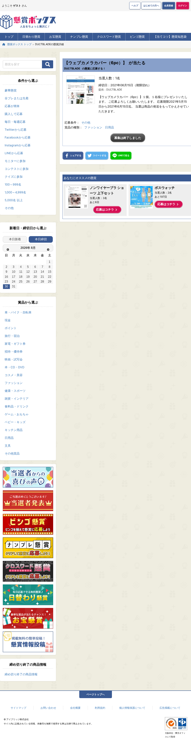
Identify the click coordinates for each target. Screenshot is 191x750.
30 (6, 286)
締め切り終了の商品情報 (21, 674)
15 (49, 271)
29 (49, 281)
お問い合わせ (48, 707)
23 (6, 281)
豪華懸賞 (11, 90)
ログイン (182, 5)
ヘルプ (134, 5)
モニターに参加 (15, 161)
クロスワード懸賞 (109, 36)
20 (35, 276)
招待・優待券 (14, 351)
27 (35, 281)
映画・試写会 (14, 359)
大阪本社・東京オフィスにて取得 (175, 735)
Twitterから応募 (15, 129)
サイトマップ (18, 707)
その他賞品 (12, 453)
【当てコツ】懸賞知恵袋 (170, 36)
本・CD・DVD (14, 367)
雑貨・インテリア (17, 398)
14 (42, 271)
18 (20, 276)
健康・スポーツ (15, 391)
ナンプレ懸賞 (79, 36)
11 (20, 271)
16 (6, 276)
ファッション (14, 383)
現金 (8, 320)
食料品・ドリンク (17, 406)
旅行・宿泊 (12, 336)
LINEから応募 (14, 153)
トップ (8, 36)
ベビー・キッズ (15, 422)
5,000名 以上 (14, 200)
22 (49, 276)
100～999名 (13, 184)
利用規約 (100, 707)
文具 (8, 445)
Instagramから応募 (18, 145)
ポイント (11, 328)
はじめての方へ (151, 5)
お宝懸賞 (55, 36)
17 (13, 276)
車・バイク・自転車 (18, 312)
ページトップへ (95, 694)
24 (13, 281)
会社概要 (75, 707)
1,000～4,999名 (15, 192)
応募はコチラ (107, 210)
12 (28, 271)
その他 (9, 208)
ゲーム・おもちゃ (17, 414)
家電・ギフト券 (15, 344)
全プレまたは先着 (17, 98)
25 (20, 281)
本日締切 (41, 239)
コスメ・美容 (14, 375)
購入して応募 (14, 114)
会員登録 (168, 5)
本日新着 (15, 239)
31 (13, 286)
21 (42, 276)
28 (42, 281)
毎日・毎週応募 (15, 122)
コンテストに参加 (17, 169)
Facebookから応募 (18, 137)
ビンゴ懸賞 (137, 36)
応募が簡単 (12, 106)
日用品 (9, 438)
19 (28, 276)
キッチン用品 (14, 430)
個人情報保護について (132, 707)
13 (35, 271)
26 (28, 281)
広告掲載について (169, 707)
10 (13, 271)
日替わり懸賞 (31, 36)
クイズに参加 (14, 176)
